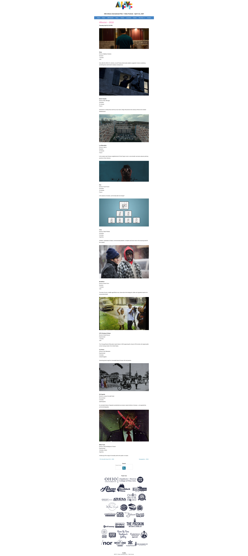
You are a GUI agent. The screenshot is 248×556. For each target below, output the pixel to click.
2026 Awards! (110, 17)
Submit (134, 17)
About (103, 17)
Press (117, 17)
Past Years (141, 17)
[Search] (124, 468)
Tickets (122, 17)
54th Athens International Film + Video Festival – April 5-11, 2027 (124, 14)
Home (98, 17)
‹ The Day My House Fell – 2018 (106, 459)
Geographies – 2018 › (144, 459)
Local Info (128, 17)
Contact (149, 17)
